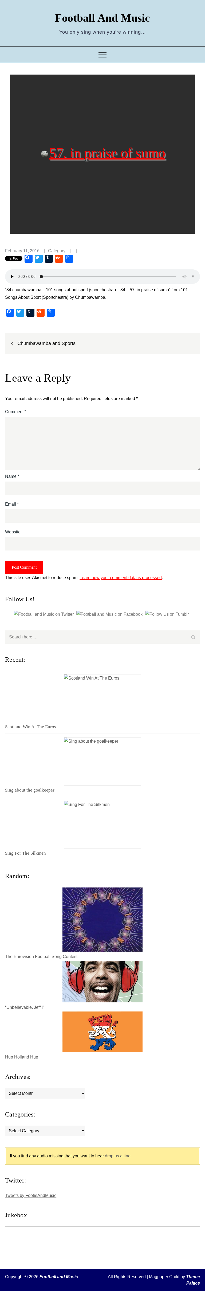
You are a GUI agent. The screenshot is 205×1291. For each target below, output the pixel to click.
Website (13, 532)
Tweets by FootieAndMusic (30, 1195)
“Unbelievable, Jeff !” (24, 1007)
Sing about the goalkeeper (29, 790)
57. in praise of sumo (107, 152)
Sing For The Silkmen (25, 853)
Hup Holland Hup (21, 1057)
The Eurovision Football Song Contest (41, 956)
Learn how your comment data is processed (121, 577)
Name (12, 476)
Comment (15, 411)
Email (12, 504)
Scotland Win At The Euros (30, 726)
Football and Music (102, 18)
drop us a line (118, 1156)
